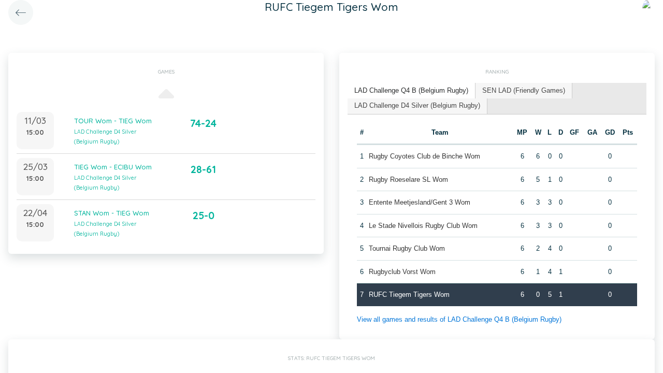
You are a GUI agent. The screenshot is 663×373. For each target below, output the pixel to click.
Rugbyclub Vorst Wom (402, 272)
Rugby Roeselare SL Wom (408, 179)
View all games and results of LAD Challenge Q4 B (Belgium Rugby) (459, 319)
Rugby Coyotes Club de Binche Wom (424, 156)
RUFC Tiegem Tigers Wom (409, 294)
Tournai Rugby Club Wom (407, 248)
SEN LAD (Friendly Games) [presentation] (523, 90)
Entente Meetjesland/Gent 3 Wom (419, 202)
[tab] (411, 91)
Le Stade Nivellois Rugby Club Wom (423, 225)
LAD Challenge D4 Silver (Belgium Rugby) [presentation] (417, 105)
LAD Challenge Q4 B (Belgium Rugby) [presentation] (411, 90)
